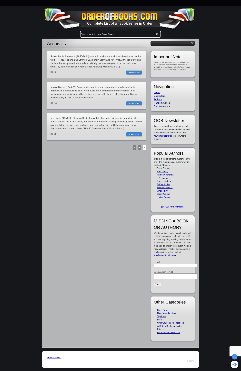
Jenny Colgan (163, 194)
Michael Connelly (165, 187)
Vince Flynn (162, 191)
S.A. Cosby (162, 178)
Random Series (162, 102)
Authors (158, 99)
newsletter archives (163, 136)
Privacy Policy (54, 357)
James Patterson (165, 181)
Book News (162, 310)
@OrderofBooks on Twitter (169, 326)
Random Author (162, 106)
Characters (159, 96)
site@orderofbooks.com (165, 255)
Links (159, 319)
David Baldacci (164, 168)
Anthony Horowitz (165, 175)
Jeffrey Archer (163, 184)
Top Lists (161, 316)
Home (157, 92)
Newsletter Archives (166, 313)
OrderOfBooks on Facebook (170, 323)
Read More (134, 73)
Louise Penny (163, 197)
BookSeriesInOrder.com (168, 332)
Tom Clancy (162, 171)
